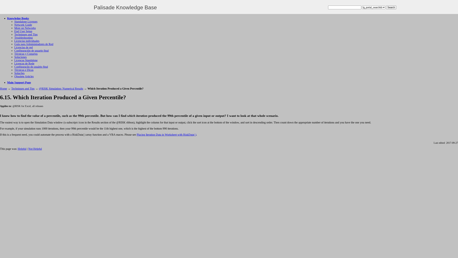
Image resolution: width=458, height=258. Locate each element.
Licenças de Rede (24, 63)
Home (3, 88)
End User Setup (23, 31)
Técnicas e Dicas (23, 69)
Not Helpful (35, 148)
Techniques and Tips (26, 34)
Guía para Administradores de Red (33, 44)
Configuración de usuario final (31, 50)
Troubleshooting (23, 37)
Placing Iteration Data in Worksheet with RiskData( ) (166, 134)
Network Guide (23, 24)
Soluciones (20, 57)
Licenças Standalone (26, 60)
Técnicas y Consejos (26, 53)
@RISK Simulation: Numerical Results (61, 88)
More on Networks (25, 28)
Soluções (19, 73)
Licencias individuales (26, 40)
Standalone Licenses (25, 21)
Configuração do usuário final (31, 66)
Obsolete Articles (24, 76)
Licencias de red (23, 47)
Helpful (22, 148)
